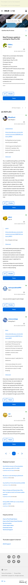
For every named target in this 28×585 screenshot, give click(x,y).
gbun (6, 330)
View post (8, 157)
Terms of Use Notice (6, 573)
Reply (14, 98)
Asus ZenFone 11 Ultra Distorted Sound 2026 (14, 483)
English (5, 569)
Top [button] (4, 581)
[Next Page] (21, 454)
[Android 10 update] (25, 107)
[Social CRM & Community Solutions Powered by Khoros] (22, 582)
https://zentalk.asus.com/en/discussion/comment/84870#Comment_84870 (14, 234)
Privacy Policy (17, 573)
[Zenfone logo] (22, 107)
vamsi (6, 228)
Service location (7, 523)
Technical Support (8, 529)
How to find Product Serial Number (12, 521)
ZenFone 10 (6, 506)
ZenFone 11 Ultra (7, 485)
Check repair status (8, 525)
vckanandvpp (9, 128)
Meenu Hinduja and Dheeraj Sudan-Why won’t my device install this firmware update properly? (13, 492)
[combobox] (14, 21)
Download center (7, 527)
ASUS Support (7, 544)
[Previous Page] (6, 454)
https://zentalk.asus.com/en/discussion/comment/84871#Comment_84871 (14, 336)
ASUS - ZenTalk (9, 11)
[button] (5, 93)
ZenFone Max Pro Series (8, 30)
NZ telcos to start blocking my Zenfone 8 (13, 475)
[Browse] (2, 11)
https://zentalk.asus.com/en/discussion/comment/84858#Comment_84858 (14, 134)
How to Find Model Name (10, 519)
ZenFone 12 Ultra (7, 496)
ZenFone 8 (6, 477)
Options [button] (26, 30)
